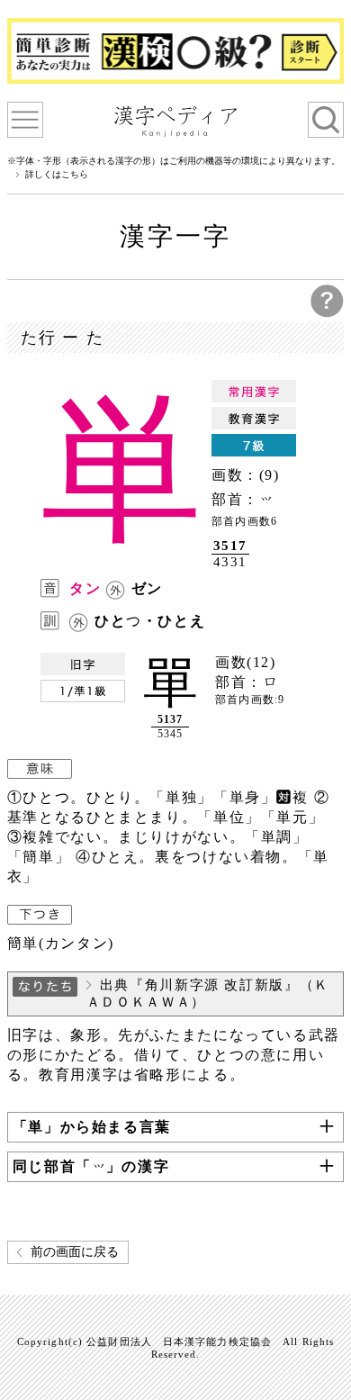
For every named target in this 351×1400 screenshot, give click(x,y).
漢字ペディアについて (25, 120)
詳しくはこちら (56, 174)
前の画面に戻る (75, 1252)
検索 (326, 120)
